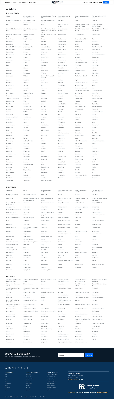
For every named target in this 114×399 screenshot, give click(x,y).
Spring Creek (9, 180)
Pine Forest (60, 212)
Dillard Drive (9, 135)
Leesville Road (61, 148)
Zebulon (8, 175)
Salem (8, 24)
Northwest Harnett (28, 93)
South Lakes (9, 164)
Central (94, 114)
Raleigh (6, 389)
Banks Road (78, 125)
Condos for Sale (50, 378)
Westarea (43, 60)
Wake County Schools (63, 133)
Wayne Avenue (27, 231)
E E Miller (77, 46)
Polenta (60, 101)
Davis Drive (95, 133)
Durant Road (44, 135)
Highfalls (60, 111)
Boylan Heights (29, 376)
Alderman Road (62, 41)
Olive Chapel (78, 154)
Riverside (94, 300)
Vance (25, 167)
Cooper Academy (79, 96)
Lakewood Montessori (63, 217)
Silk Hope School (62, 39)
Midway (42, 119)
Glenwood (43, 111)
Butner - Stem (44, 82)
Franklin (77, 119)
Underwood (9, 167)
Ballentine (60, 125)
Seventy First (95, 295)
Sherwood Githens (45, 220)
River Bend (95, 159)
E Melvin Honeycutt (97, 46)
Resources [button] (32, 2)
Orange (42, 244)
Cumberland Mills (27, 46)
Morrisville (77, 151)
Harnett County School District (48, 311)
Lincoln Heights (79, 148)
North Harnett (9, 93)
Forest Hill (94, 20)
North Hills (28, 387)
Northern (77, 300)
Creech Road (78, 133)
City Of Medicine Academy (81, 297)
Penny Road (26, 156)
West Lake (60, 169)
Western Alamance (28, 284)
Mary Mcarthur (27, 54)
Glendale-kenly (78, 98)
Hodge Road (9, 143)
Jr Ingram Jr (95, 109)
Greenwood (60, 109)
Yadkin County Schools (46, 270)
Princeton (94, 101)
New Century (78, 54)
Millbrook (43, 151)
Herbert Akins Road (28, 140)
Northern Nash (27, 323)
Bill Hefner (26, 44)
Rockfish (25, 57)
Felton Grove (78, 328)
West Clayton (9, 106)
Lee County (9, 319)
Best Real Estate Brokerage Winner (86, 392)
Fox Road (25, 138)
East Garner (61, 135)
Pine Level (43, 101)
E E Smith (8, 295)
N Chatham (26, 207)
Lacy (93, 146)
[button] (15, 368)
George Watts (95, 65)
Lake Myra (9, 148)
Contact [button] (86, 2)
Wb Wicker (26, 111)
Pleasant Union (79, 156)
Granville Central (96, 224)
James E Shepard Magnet (47, 217)
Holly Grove (26, 143)
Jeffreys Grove (9, 146)
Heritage (43, 140)
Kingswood (60, 146)
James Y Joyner (61, 85)
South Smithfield (62, 103)
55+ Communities (50, 383)
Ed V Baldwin (26, 49)
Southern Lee (44, 319)
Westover (60, 215)
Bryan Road (26, 130)
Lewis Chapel (95, 209)
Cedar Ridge (78, 323)
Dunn (93, 88)
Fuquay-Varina (8, 383)
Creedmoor (95, 82)
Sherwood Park (44, 57)
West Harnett (44, 231)
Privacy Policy (43, 396)
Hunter (94, 143)
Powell (8, 159)
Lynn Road (9, 151)
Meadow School (10, 101)
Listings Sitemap (35, 396)
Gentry (25, 90)
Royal (76, 80)
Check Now (89, 355)
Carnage (60, 247)
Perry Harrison (44, 207)
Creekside (43, 41)
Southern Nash (79, 242)
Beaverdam (43, 127)
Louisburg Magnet (10, 308)
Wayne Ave (95, 93)
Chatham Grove (62, 34)
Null (59, 114)
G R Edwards (9, 114)
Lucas (93, 217)
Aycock (25, 122)
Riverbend (8, 96)
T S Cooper (26, 82)
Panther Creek (78, 334)
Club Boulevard (62, 62)
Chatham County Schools (47, 202)
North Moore (61, 319)
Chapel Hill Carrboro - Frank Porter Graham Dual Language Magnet (48, 30)
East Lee (43, 239)
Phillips (94, 334)
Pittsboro (43, 39)
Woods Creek (61, 172)
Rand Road (26, 159)
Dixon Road (26, 98)
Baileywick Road (45, 125)
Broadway (8, 109)
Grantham (9, 177)
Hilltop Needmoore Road (98, 140)
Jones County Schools (80, 106)
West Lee (77, 239)
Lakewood (77, 68)
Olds (59, 154)
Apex (93, 122)
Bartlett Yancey (61, 284)
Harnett (42, 90)
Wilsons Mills (61, 106)
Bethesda (8, 62)
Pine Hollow (78, 257)
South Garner (44, 336)
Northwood (95, 288)
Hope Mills (60, 209)
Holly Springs (61, 143)
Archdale (8, 119)
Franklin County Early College (82, 304)
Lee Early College (27, 319)
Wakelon (94, 167)
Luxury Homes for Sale (51, 381)
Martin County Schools (12, 242)
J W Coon (25, 52)
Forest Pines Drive (96, 135)
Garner (8, 331)
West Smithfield (27, 106)
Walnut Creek (9, 169)
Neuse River (26, 257)
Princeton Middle (10, 316)
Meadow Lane (26, 177)
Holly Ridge (43, 143)
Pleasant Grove (44, 156)
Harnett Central (96, 227)
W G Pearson (9, 75)
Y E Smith (25, 75)
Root (42, 162)
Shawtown (43, 93)
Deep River (43, 109)
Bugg (59, 130)
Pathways (77, 117)
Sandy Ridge (61, 73)
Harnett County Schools (81, 88)
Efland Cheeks (27, 117)
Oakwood (28, 389)
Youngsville (95, 80)
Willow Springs (44, 172)
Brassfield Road (79, 127)
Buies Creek (44, 88)
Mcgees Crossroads (97, 98)
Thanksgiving (95, 103)
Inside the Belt (29, 383)
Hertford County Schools (81, 231)
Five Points (28, 381)
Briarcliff (94, 127)
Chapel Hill (7, 378)
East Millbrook (9, 252)
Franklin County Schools (81, 75)
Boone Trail (26, 88)
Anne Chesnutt (96, 207)
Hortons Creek (78, 143)
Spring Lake (44, 215)
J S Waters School (79, 34)
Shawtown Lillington (63, 93)
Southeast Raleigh (28, 164)
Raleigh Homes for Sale (52, 374)
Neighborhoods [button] (22, 2)
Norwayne (94, 267)
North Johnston (27, 236)
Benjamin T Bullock (97, 106)
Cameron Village (29, 378)
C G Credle (60, 82)
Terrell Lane (26, 224)
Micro (24, 101)
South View (26, 215)
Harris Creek (9, 140)
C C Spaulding (44, 62)
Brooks (8, 130)
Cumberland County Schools (13, 46)
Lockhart (94, 148)
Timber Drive (78, 164)
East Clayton (44, 98)
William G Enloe (10, 339)
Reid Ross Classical (97, 212)
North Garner (44, 257)
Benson (42, 96)
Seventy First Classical (12, 215)
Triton (76, 311)
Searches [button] (7, 2)
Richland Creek (79, 159)
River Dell (8, 103)
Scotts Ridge (78, 162)
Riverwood (26, 103)
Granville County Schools (81, 82)
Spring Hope (44, 114)
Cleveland (60, 96)
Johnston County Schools (12, 98)
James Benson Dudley (80, 308)
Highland (60, 90)
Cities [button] (14, 2)
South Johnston (44, 316)
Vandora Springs (45, 167)
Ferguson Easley (62, 49)
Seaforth (8, 292)
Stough (42, 164)
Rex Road (60, 159)
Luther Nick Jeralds (11, 212)
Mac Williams (26, 212)
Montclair (43, 54)
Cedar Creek (9, 198)
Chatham (25, 202)
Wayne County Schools (80, 175)
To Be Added (95, 119)
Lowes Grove (78, 217)
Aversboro (25, 125)
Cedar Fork (9, 133)
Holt (42, 68)
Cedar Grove (44, 194)
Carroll (76, 247)
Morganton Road (62, 54)
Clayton (25, 234)
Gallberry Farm (79, 49)
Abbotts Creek (61, 122)
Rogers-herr (26, 220)
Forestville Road (10, 138)
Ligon (42, 255)
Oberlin (59, 257)
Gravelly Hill (26, 244)
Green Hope (95, 138)
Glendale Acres (96, 49)
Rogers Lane (9, 162)
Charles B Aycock (45, 339)
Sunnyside (77, 57)
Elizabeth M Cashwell (46, 49)
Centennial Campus (97, 247)
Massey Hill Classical (63, 295)
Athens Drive (9, 328)
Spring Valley (95, 73)
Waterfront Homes (51, 385)
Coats (59, 88)
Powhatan (77, 101)
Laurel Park (26, 148)
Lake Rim (60, 52)
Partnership (9, 156)
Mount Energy (9, 85)
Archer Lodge (95, 231)
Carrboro (25, 24)
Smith (93, 162)
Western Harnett (62, 231)
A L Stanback (9, 190)
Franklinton (9, 80)
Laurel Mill (26, 80)
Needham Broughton (63, 334)
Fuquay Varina (61, 138)
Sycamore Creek (62, 164)
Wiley (24, 172)
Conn (42, 133)
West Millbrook (44, 264)
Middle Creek (26, 151)
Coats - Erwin (44, 227)
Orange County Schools (12, 117)
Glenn (7, 68)
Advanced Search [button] (97, 2)
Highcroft (60, 140)
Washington (9, 41)
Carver (42, 122)
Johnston (77, 20)
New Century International (98, 54)
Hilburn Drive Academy (81, 140)
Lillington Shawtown (97, 90)
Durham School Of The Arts (13, 217)
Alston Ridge (78, 122)
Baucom (25, 127)
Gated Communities (51, 387)
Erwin (7, 90)
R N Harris (43, 73)
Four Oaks (60, 98)
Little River (94, 68)
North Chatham (10, 39)
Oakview (43, 154)
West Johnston (61, 316)
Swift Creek (78, 103)
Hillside (42, 300)
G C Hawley (78, 224)
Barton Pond (95, 125)
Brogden (43, 175)
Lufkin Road (61, 255)
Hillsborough (61, 117)
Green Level (44, 331)
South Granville (62, 308)
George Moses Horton (63, 202)
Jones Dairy (26, 146)
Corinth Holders (96, 96)
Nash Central (61, 242)
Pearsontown (26, 73)
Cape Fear (60, 292)
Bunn (59, 75)
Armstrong (94, 41)
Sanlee (59, 239)
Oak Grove (94, 70)
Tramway (8, 111)
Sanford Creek (61, 162)
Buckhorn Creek (45, 130)
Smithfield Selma (27, 316)
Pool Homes (49, 390)
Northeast (60, 177)
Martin (76, 255)
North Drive (43, 177)
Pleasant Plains (62, 156)
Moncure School (96, 34)
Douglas (25, 135)
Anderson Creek (79, 85)
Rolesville (25, 162)
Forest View (78, 65)
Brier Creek (95, 60)
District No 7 (61, 46)
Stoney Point (61, 57)
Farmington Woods (79, 135)
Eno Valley (43, 65)
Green (76, 138)
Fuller (42, 138)
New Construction (51, 379)
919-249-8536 (80, 380)
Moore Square (9, 257)
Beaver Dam (9, 44)
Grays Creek (44, 209)
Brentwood (43, 44)
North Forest (95, 151)
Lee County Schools (28, 109)
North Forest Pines (11, 154)
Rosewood (94, 177)
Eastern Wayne (96, 175)
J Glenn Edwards (79, 109)
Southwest (77, 73)
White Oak (77, 169)
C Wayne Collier (62, 44)
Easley (8, 65)
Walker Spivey (9, 60)
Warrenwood (26, 60)
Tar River (25, 85)
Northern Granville (11, 227)
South (42, 24)
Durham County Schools (81, 62)
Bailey (76, 111)
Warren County (79, 264)
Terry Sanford (26, 297)
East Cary (77, 249)
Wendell (43, 169)
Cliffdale (77, 44)
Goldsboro (43, 267)
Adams (8, 16)
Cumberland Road (45, 46)
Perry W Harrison (27, 39)
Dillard (8, 267)
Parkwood (8, 73)
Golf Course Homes (51, 389)
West (24, 41)
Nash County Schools (97, 111)
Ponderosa (9, 57)
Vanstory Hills (95, 57)
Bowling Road (61, 127)
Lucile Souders (95, 52)
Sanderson (26, 336)
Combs (25, 133)
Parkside (94, 154)
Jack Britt (43, 295)
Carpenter (77, 130)
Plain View (60, 119)
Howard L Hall (9, 52)
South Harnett (78, 93)
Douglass (25, 119)
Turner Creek (95, 164)
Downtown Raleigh (30, 379)
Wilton (42, 85)
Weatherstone (27, 169)
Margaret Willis (10, 54)
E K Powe (94, 62)
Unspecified (9, 122)
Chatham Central (45, 288)
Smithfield (94, 236)
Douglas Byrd (26, 209)
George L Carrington (28, 217)
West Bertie (61, 20)
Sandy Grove (26, 96)
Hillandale (26, 68)
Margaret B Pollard (97, 202)
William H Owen (62, 60)
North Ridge (26, 154)
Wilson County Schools (46, 180)
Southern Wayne (27, 342)
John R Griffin (78, 209)
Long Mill (43, 80)
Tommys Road (26, 180)
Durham (6, 381)
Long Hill (77, 52)
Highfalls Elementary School (30, 242)
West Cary (8, 264)
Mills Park (60, 151)
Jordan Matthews (79, 288)
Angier (93, 85)
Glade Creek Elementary (29, 194)
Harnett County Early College (30, 311)
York (93, 172)
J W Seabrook (44, 52)
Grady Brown (44, 117)
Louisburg (60, 80)
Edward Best (95, 75)
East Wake (26, 252)
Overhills (60, 311)
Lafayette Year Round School (82, 90)
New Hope (8, 82)
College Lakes (95, 44)
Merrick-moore (44, 70)
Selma (42, 103)
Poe (93, 156)
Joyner (42, 146)
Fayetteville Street (62, 65)
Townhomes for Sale (51, 376)
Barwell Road (9, 127)
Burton (25, 62)
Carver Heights (61, 175)
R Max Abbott (78, 212)
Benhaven (8, 88)
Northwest (77, 177)
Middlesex (26, 114)
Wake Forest (61, 167)
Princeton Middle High (46, 236)
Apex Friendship (10, 125)
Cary (93, 130)
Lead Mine (43, 148)
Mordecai (28, 385)
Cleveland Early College (29, 292)
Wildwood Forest (10, 172)
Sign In (106, 2)
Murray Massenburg (80, 70)
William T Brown (79, 60)
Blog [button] (90, 2)
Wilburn (94, 169)
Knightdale (77, 146)
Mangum (25, 70)
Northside (25, 175)
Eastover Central (10, 49)
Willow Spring (26, 339)
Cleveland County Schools (81, 39)
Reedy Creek (44, 159)
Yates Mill (77, 172)
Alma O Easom (78, 41)
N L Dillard (77, 194)
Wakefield (77, 167)
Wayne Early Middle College (65, 342)
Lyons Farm (9, 70)
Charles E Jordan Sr (63, 297)
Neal (7, 220)
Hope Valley (61, 68)
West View (43, 106)
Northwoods (78, 114)
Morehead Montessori (63, 70)
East (93, 39)
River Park (94, 117)
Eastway (25, 65)
